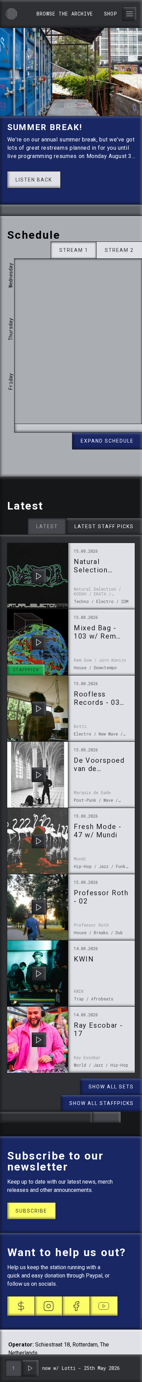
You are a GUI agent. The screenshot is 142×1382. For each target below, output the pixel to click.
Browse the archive (65, 13)
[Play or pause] (30, 1368)
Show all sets (111, 1086)
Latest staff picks (104, 526)
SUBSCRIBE (31, 1211)
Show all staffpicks (101, 1103)
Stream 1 (73, 250)
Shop (110, 13)
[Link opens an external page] (21, 1306)
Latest (47, 526)
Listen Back (34, 179)
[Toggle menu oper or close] (129, 14)
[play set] (39, 576)
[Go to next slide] (71, 210)
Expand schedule (107, 441)
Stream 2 (119, 250)
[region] (78, 341)
